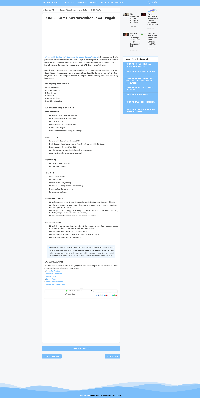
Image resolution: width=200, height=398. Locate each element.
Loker (69, 3)
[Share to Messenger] (102, 295)
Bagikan (71, 294)
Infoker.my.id (49, 57)
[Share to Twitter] (104, 295)
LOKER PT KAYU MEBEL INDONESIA (140, 102)
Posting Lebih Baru (51, 356)
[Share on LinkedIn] (108, 295)
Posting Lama (112, 356)
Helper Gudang (52, 276)
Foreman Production (54, 274)
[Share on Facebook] (98, 295)
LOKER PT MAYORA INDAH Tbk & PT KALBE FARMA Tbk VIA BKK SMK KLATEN (139, 80)
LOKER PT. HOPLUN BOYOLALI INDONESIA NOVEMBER (138, 65)
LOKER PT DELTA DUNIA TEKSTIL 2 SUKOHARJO (140, 88)
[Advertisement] (81, 38)
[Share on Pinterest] (106, 295)
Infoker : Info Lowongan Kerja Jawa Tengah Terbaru (77, 57)
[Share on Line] (114, 295)
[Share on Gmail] (116, 295)
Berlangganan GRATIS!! (112, 3)
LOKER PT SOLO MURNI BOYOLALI (140, 71)
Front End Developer (54, 282)
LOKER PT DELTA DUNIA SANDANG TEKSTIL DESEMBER (140, 110)
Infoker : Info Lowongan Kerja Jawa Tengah (105, 395)
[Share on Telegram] (112, 295)
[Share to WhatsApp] (100, 295)
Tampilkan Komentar (81, 348)
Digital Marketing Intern (55, 284)
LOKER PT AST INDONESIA (136, 95)
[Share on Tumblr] (110, 295)
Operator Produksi (53, 271)
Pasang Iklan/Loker (88, 3)
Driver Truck (51, 279)
